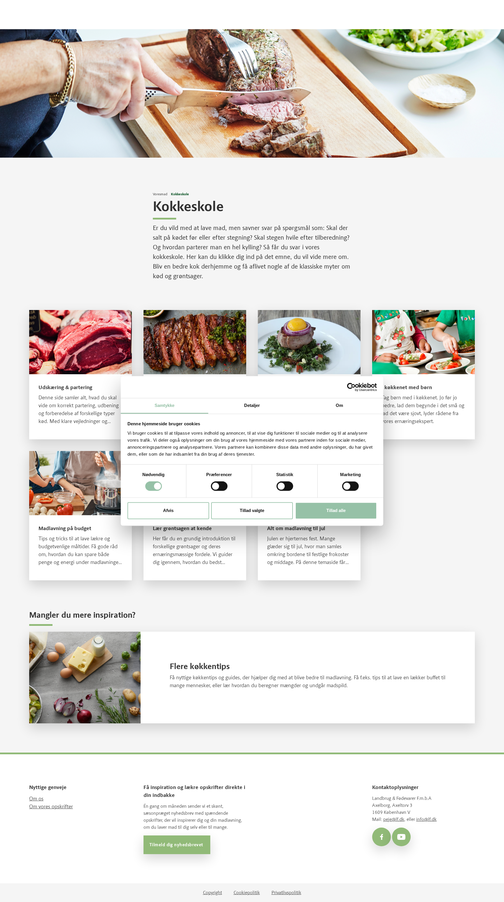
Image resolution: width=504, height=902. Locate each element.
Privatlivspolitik (286, 892)
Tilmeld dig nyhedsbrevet (176, 844)
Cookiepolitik (247, 892)
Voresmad (160, 194)
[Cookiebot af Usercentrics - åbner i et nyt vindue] (351, 387)
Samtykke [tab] (165, 405)
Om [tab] (339, 405)
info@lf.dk (426, 819)
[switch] (219, 486)
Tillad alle (336, 510)
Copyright (212, 892)
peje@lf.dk (393, 819)
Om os (36, 798)
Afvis (168, 510)
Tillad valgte (252, 510)
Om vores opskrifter (51, 806)
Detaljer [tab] (252, 405)
